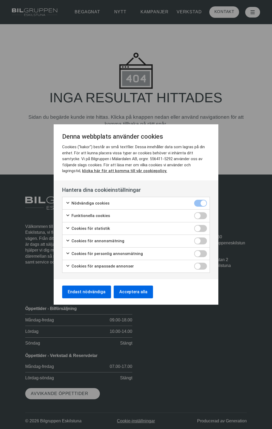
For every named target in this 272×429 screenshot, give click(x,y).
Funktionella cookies (90, 215)
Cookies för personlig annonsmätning (106, 253)
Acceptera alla (133, 291)
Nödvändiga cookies (89, 203)
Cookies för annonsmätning (97, 241)
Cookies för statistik (90, 228)
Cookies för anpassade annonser (102, 266)
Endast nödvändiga (86, 291)
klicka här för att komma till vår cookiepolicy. (124, 170)
